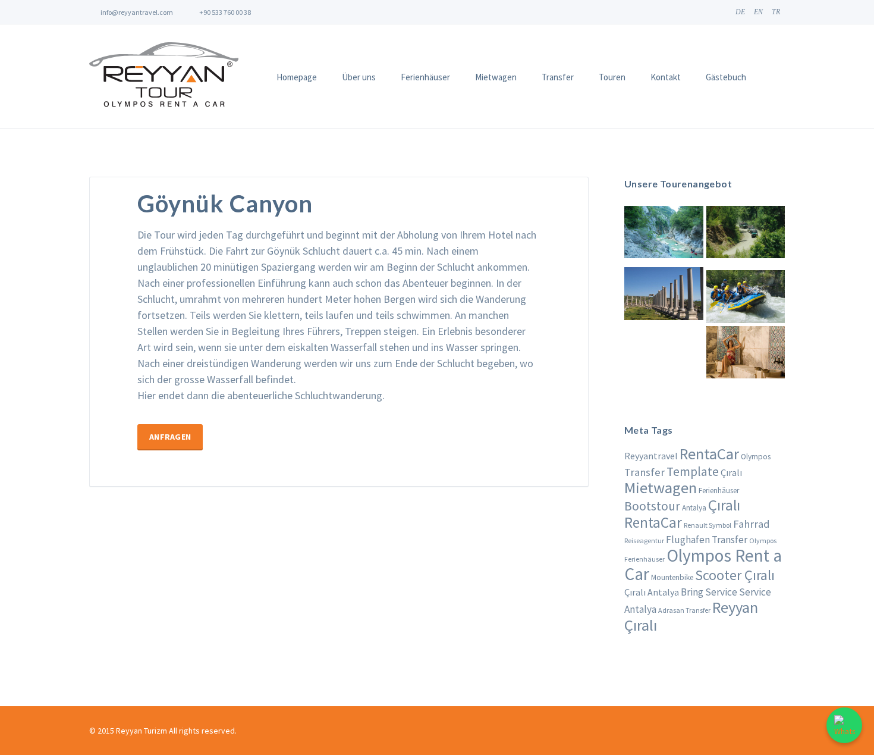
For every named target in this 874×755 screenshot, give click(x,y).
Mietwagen (496, 77)
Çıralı (731, 472)
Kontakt (665, 77)
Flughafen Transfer (706, 539)
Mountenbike (672, 577)
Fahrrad (751, 524)
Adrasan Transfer (684, 610)
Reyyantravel (651, 456)
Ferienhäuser (425, 77)
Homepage (296, 77)
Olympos (756, 457)
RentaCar (709, 453)
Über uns (359, 77)
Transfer (558, 77)
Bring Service (709, 592)
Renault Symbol (707, 525)
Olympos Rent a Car (703, 564)
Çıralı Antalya (651, 592)
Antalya (694, 508)
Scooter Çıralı (735, 575)
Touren (612, 77)
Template (692, 471)
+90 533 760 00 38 (224, 12)
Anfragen (170, 436)
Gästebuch (726, 77)
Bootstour (652, 506)
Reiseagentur (644, 540)
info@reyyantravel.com (136, 12)
